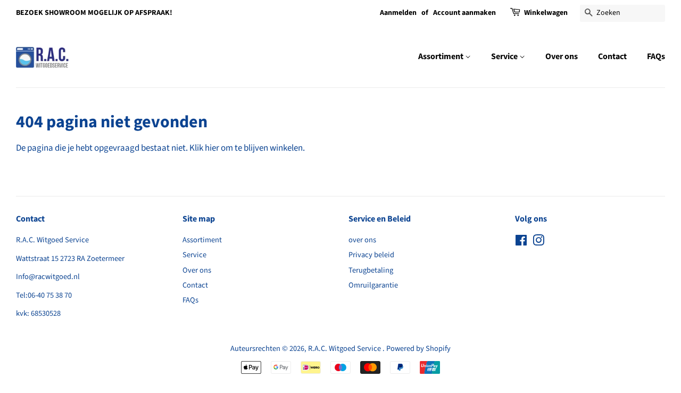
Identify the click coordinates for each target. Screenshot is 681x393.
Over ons (561, 56)
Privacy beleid (371, 254)
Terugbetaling (370, 270)
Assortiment (441, 56)
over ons (362, 239)
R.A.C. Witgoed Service (345, 348)
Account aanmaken (464, 12)
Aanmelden (398, 12)
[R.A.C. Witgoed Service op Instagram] (538, 242)
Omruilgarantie (373, 285)
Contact (612, 56)
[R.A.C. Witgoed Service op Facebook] (521, 242)
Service (505, 56)
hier (212, 148)
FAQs (656, 56)
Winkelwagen (546, 12)
